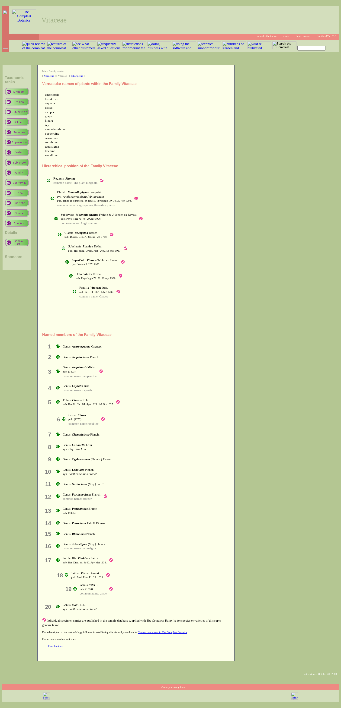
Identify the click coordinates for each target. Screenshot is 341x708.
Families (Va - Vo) (326, 36)
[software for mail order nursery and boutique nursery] (46, 699)
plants (286, 36)
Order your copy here (173, 687)
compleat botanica (267, 36)
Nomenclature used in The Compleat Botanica (162, 632)
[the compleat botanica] (24, 33)
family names (303, 36)
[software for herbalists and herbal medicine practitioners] (294, 699)
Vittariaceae (77, 76)
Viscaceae (49, 76)
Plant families (55, 646)
